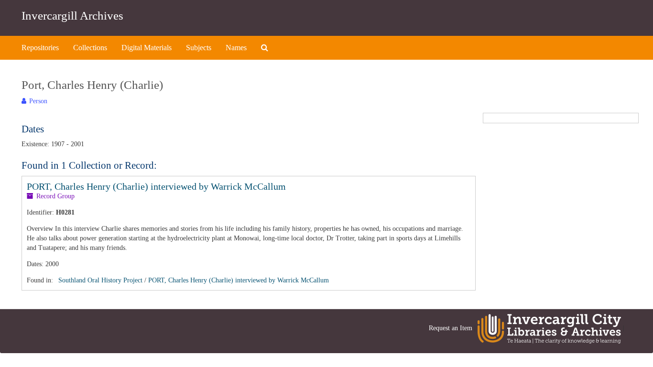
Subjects (198, 47)
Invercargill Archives (72, 15)
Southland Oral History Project (100, 280)
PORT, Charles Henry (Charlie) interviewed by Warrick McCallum (156, 186)
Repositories (40, 47)
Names (236, 47)
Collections (90, 47)
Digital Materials (146, 47)
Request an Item (450, 328)
